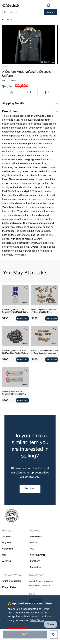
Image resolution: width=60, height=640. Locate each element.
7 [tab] (42, 66)
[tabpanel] (28, 44)
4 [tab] (23, 66)
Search (50, 12)
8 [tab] (48, 66)
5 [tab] (30, 66)
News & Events (37, 555)
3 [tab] (17, 66)
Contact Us (35, 567)
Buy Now (6, 543)
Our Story (35, 561)
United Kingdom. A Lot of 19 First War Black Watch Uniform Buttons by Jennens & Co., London (15, 352)
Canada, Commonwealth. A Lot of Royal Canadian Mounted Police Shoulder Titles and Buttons (44, 352)
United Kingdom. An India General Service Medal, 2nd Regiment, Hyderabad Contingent (14, 311)
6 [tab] (36, 66)
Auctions (6, 537)
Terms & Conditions (11, 581)
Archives (6, 561)
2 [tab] (11, 66)
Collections (7, 549)
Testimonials (36, 537)
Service (33, 543)
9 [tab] (54, 66)
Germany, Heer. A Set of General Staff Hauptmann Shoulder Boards (13, 393)
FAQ (32, 549)
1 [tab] (5, 66)
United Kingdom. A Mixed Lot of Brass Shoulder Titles (43, 311)
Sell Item (30, 489)
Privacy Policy (9, 587)
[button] (56, 5)
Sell (4, 555)
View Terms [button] (37, 620)
